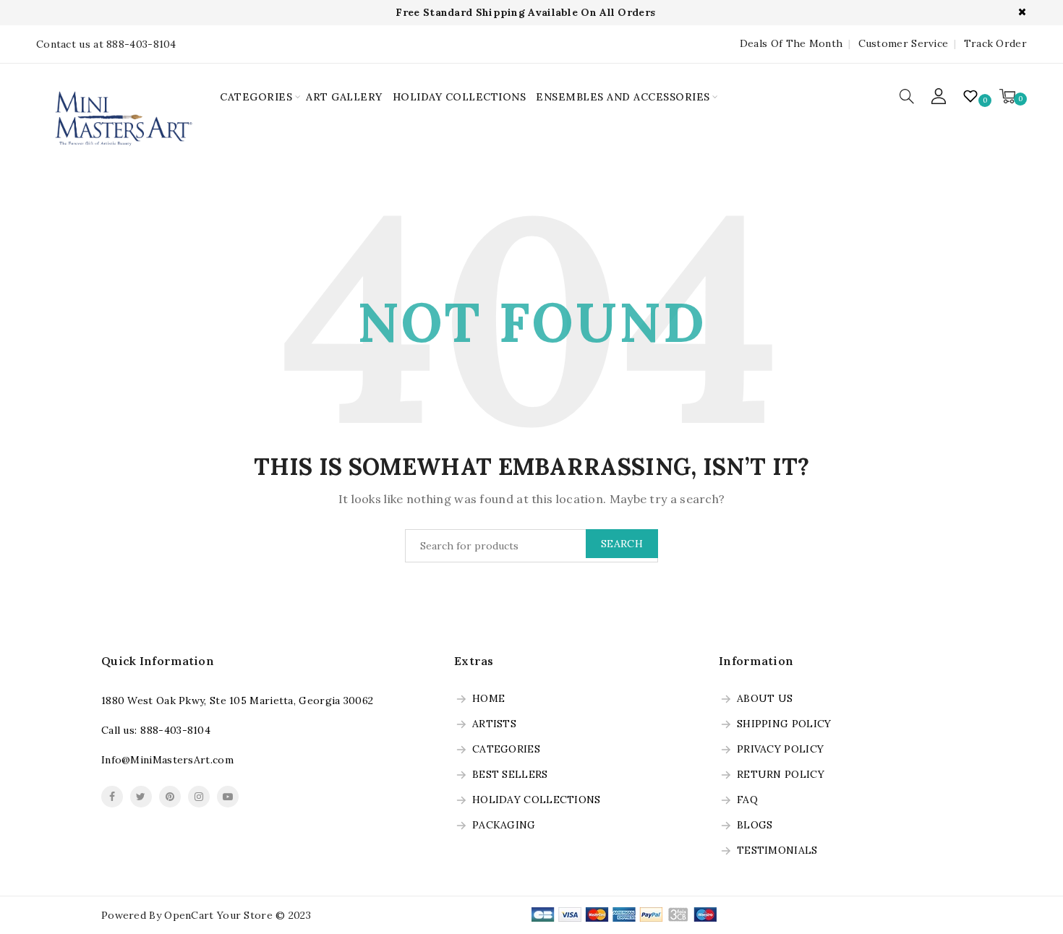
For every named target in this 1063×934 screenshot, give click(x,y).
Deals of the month (791, 43)
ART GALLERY (344, 96)
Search (622, 543)
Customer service (903, 43)
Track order (995, 43)
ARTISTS (494, 724)
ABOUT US (765, 699)
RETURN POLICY (780, 775)
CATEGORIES (256, 96)
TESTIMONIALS (777, 851)
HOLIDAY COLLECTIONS (459, 96)
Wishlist (972, 96)
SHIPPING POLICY (784, 724)
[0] (1007, 96)
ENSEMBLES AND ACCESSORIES (623, 96)
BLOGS (755, 825)
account (939, 96)
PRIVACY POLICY (780, 749)
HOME (488, 699)
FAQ (747, 800)
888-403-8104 (175, 730)
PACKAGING (504, 825)
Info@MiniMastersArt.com (167, 759)
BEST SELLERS (510, 775)
